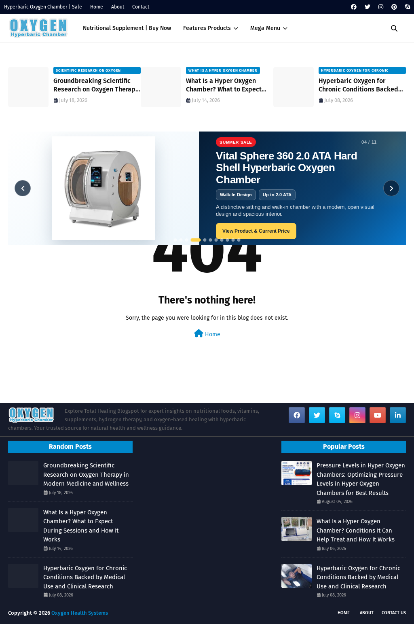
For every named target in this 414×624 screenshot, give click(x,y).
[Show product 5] (205, 240)
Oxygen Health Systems (79, 613)
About (117, 7)
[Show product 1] (175, 240)
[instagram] (380, 7)
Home (96, 7)
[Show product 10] (233, 240)
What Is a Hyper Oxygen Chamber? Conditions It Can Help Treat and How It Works (356, 530)
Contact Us (394, 613)
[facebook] (354, 7)
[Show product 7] (216, 240)
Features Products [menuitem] (207, 28)
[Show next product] (391, 188)
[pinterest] (394, 7)
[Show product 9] (227, 240)
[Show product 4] (196, 240)
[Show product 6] (210, 240)
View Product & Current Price (256, 231)
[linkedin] (398, 415)
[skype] (406, 7)
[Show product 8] (222, 240)
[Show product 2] (181, 240)
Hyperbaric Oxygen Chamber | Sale (43, 7)
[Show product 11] (239, 240)
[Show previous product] (23, 188)
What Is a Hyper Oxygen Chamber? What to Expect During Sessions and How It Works (226, 85)
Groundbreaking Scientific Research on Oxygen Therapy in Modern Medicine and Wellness (96, 85)
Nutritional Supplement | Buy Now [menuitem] (127, 28)
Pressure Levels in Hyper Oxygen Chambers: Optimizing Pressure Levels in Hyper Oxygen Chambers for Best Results (361, 479)
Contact (140, 7)
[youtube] (378, 415)
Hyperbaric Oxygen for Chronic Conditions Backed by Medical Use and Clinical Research (360, 85)
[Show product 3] (186, 240)
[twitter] (367, 7)
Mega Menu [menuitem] (265, 28)
